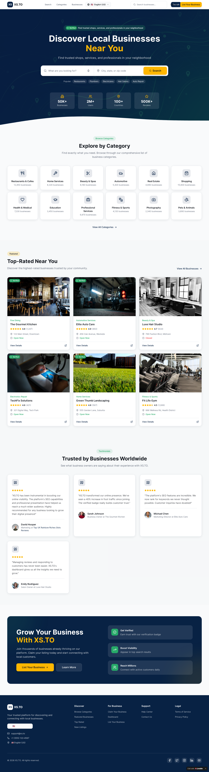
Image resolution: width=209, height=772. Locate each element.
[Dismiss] (205, 768)
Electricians (108, 81)
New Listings (80, 727)
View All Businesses (189, 268)
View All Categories (104, 227)
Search (48, 4)
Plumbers (94, 81)
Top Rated (79, 722)
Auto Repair (138, 81)
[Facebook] (169, 760)
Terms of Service (183, 712)
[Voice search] (88, 70)
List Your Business (191, 4)
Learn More (69, 667)
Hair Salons (123, 81)
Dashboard (113, 717)
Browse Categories (83, 712)
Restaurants (79, 81)
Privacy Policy (181, 717)
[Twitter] (177, 760)
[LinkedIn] (191, 760)
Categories (61, 4)
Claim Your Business (117, 712)
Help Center (147, 712)
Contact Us (146, 717)
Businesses (77, 4)
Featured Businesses (83, 717)
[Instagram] (184, 760)
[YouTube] (199, 760)
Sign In (173, 4)
